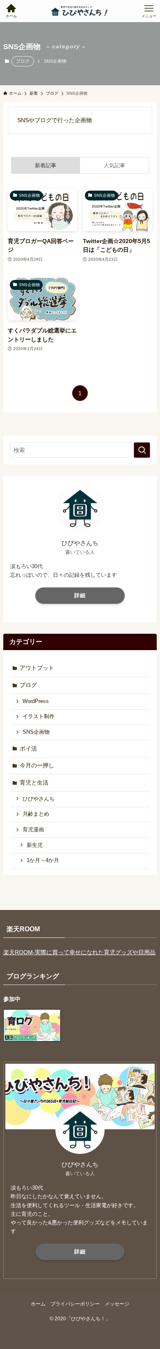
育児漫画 (33, 830)
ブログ (23, 61)
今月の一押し (37, 765)
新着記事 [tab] (45, 165)
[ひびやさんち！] (80, 11)
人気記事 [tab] (114, 165)
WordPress (36, 701)
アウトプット (37, 667)
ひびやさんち (39, 799)
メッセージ (117, 1303)
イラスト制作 (39, 716)
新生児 (35, 845)
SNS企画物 (36, 732)
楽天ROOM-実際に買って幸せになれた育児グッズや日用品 (79, 952)
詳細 (80, 595)
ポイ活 (28, 748)
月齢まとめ (36, 814)
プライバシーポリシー (75, 1303)
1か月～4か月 (43, 860)
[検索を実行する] (142, 450)
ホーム (38, 1303)
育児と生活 (34, 782)
